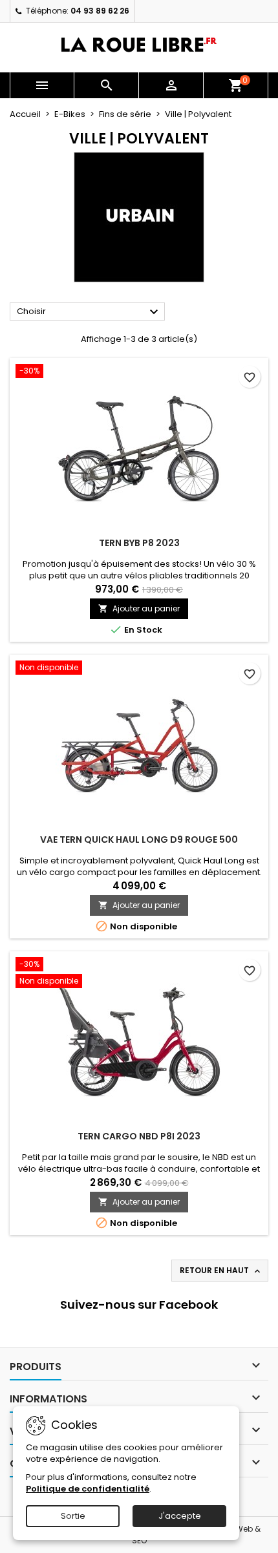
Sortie (73, 1516)
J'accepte (179, 1516)
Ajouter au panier (139, 608)
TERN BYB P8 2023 (139, 542)
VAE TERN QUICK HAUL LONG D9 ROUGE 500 (139, 839)
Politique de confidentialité (87, 1489)
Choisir (89, 312)
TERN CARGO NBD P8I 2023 (139, 1136)
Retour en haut (221, 1270)
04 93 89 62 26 (99, 10)
